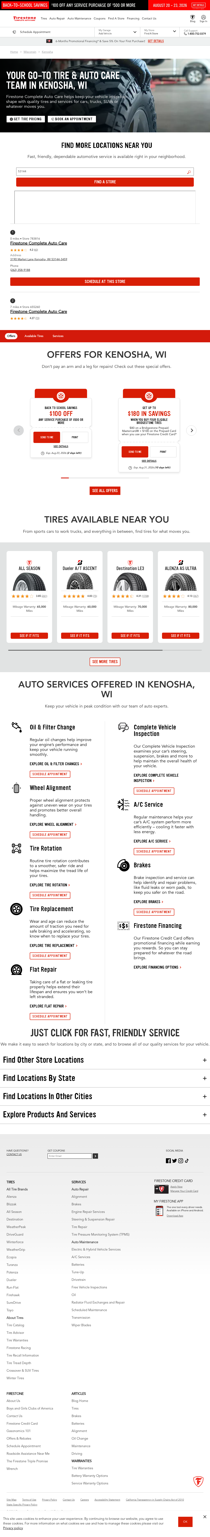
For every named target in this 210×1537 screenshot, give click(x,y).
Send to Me (46, 437)
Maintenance (81, 1446)
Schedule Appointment (24, 1446)
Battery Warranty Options (90, 1476)
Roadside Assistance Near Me (28, 1454)
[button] (44, 19)
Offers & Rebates (19, 1438)
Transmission (81, 1318)
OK (185, 1521)
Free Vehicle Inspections (89, 1287)
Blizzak (11, 1204)
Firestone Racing (19, 1348)
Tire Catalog (15, 1325)
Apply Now (176, 1187)
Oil (74, 1295)
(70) (37, 318)
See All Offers (105, 491)
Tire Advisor (15, 1333)
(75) (95, 596)
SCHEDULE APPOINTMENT (50, 774)
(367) (196, 596)
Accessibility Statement (107, 1500)
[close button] (205, 1517)
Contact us (14, 1154)
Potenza (12, 1272)
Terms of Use (29, 1500)
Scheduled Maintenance (89, 1310)
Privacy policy (13, 1528)
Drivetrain (79, 1280)
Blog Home (80, 1401)
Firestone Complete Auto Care (38, 243)
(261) (44, 596)
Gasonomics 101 (19, 1431)
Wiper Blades (81, 1325)
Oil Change (80, 1438)
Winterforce (15, 1242)
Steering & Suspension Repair (93, 1219)
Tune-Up (78, 1272)
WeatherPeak (16, 1227)
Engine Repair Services (88, 1212)
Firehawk (13, 1295)
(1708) (145, 596)
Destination (15, 1219)
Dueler (11, 1280)
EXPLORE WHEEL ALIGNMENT (52, 824)
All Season (14, 1212)
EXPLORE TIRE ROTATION (48, 885)
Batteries (78, 1265)
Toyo (10, 1310)
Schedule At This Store (105, 281)
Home (14, 52)
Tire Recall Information (23, 1355)
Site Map (11, 1500)
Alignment (79, 1197)
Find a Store (189, 172)
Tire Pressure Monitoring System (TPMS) (100, 1234)
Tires (75, 1408)
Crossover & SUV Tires (23, 1370)
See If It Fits (29, 635)
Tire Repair (79, 1227)
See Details (61, 446)
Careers (84, 1500)
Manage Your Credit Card (184, 1191)
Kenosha (47, 52)
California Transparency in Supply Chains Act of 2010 (155, 1500)
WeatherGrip (16, 1250)
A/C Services (81, 1257)
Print (75, 437)
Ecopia (11, 1257)
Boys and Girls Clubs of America (30, 1408)
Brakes (76, 1204)
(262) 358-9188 (20, 270)
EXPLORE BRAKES (147, 901)
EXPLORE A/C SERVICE (151, 841)
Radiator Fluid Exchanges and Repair (98, 1302)
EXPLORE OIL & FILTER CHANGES (54, 763)
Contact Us (14, 1416)
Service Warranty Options (90, 1483)
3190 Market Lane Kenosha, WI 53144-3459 (38, 259)
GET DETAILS (156, 41)
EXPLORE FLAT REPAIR (47, 1006)
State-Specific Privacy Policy (22, 1505)
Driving (77, 1454)
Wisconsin (30, 52)
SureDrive (14, 1303)
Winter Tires (15, 1378)
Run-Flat (12, 1287)
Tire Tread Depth (19, 1363)
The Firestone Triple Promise (27, 1461)
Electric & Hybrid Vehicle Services (96, 1249)
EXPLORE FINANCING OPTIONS (156, 967)
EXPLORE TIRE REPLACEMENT (52, 945)
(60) (36, 250)
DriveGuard (15, 1234)
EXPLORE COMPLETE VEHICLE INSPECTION (156, 778)
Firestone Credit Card (22, 1423)
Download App (175, 1216)
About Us (13, 1401)
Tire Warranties (17, 1340)
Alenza (11, 1197)
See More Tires (105, 662)
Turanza (12, 1265)
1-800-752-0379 (197, 34)
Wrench (12, 1469)
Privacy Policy (49, 1500)
